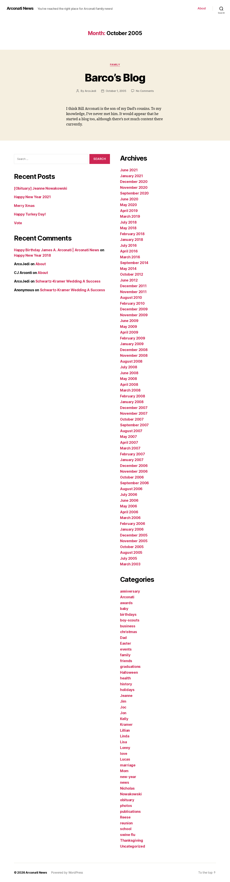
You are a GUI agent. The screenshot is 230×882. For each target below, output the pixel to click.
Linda (124, 736)
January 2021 (131, 176)
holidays (127, 690)
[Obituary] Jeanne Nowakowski (40, 188)
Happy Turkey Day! (30, 214)
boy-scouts (129, 620)
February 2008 (132, 396)
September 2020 (134, 193)
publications (130, 811)
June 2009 (129, 321)
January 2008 (132, 402)
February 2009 (132, 338)
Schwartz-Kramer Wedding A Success (68, 281)
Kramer (126, 724)
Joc (123, 707)
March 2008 (130, 390)
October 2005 (132, 547)
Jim (123, 701)
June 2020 (129, 199)
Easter (125, 643)
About (202, 8)
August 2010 (131, 297)
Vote (18, 223)
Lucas (125, 759)
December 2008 (134, 350)
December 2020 (133, 182)
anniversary (130, 591)
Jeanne (126, 696)
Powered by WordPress (67, 872)
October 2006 (132, 477)
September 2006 (134, 483)
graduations (130, 666)
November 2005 (133, 541)
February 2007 (132, 454)
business (127, 626)
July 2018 (128, 222)
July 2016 (128, 245)
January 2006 (132, 529)
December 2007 (133, 408)
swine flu (127, 835)
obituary (127, 800)
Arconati (127, 597)
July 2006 (128, 494)
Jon (123, 713)
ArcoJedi (90, 91)
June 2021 (129, 170)
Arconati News (20, 8)
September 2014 (134, 263)
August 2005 (131, 552)
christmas (128, 632)
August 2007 (131, 431)
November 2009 (134, 315)
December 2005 (133, 535)
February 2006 (132, 524)
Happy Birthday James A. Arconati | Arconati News (56, 250)
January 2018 (131, 240)
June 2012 (129, 280)
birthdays (128, 614)
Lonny (125, 748)
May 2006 (128, 506)
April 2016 (129, 251)
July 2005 (128, 558)
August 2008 (131, 361)
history (126, 684)
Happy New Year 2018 (32, 255)
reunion (126, 823)
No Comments (145, 91)
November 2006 (134, 471)
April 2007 (129, 442)
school (125, 829)
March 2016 (130, 257)
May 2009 (128, 327)
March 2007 (130, 448)
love (123, 753)
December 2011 (133, 286)
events (126, 649)
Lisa (123, 742)
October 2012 (131, 274)
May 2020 (128, 205)
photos (126, 806)
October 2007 (132, 419)
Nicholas (127, 788)
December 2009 (134, 309)
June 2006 (129, 500)
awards (126, 603)
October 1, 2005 (116, 91)
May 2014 (128, 269)
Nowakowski (131, 794)
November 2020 (133, 187)
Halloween (129, 672)
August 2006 (131, 489)
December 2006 (134, 466)
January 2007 (131, 460)
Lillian (125, 730)
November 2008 (134, 355)
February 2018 (132, 234)
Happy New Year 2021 (32, 197)
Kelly (124, 719)
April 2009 (129, 332)
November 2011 (133, 292)
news (124, 782)
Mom (124, 771)
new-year (128, 777)
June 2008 (129, 373)
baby (124, 609)
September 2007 (134, 425)
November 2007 (133, 413)
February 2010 (132, 303)
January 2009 (132, 344)
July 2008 (128, 367)
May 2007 (128, 437)
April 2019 (129, 211)
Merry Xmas (24, 206)
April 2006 (129, 512)
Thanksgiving (131, 840)
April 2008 (129, 384)
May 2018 (128, 228)
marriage (128, 765)
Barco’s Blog (115, 77)
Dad (123, 638)
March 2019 (130, 216)
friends (126, 661)
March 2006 (130, 518)
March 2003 (130, 564)
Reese (125, 817)
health (125, 678)
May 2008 (128, 379)
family (115, 64)
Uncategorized (132, 846)
